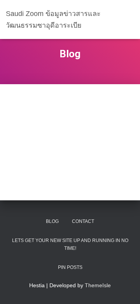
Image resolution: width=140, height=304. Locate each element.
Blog (52, 221)
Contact (83, 221)
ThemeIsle (98, 285)
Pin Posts (70, 267)
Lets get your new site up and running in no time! (70, 244)
